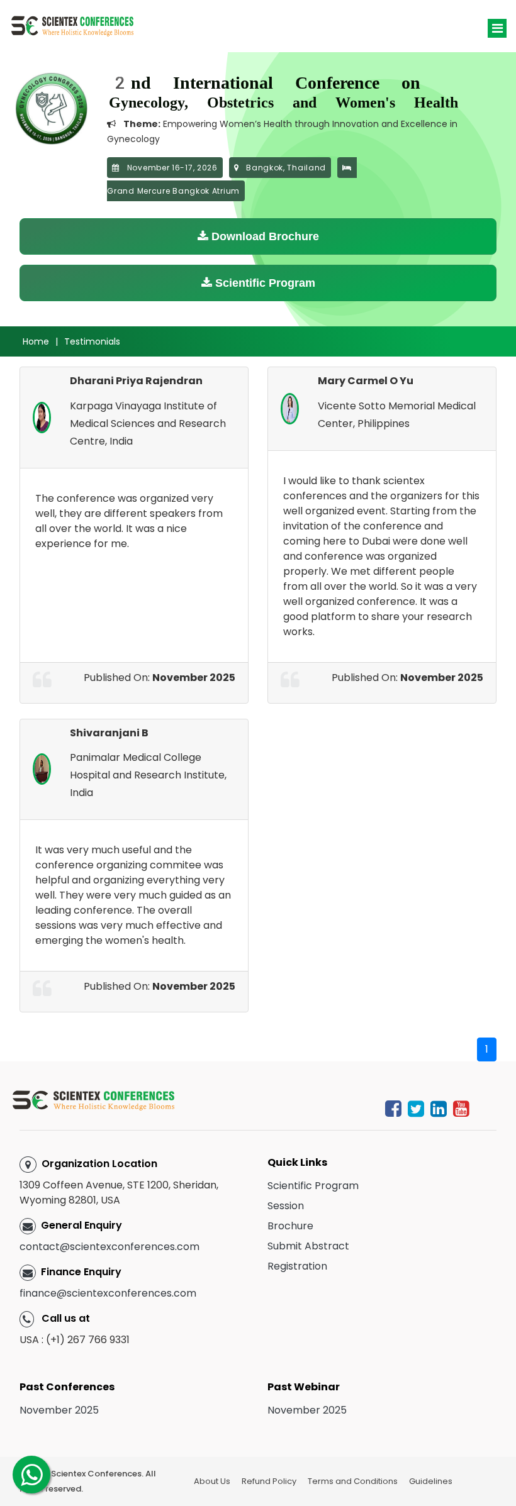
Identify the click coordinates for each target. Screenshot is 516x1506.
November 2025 (59, 1410)
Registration (297, 1266)
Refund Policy (269, 1481)
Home (36, 341)
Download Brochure (263, 236)
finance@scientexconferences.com (108, 1293)
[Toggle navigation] (497, 28)
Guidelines (430, 1481)
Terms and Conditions (353, 1481)
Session (285, 1206)
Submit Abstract (308, 1246)
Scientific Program (263, 283)
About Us (212, 1481)
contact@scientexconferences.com (109, 1246)
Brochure (290, 1226)
